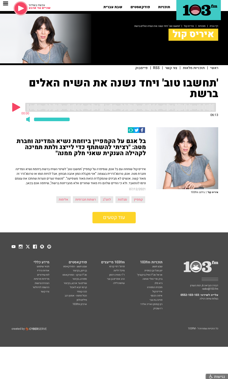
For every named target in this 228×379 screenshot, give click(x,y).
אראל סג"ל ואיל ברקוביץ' (149, 274)
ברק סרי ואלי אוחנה (152, 279)
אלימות (63, 199)
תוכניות (202, 26)
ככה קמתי (82, 291)
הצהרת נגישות (42, 283)
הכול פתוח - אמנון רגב (76, 295)
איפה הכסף (156, 295)
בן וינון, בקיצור (80, 270)
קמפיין (138, 199)
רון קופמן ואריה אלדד (151, 304)
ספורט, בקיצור (79, 279)
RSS (156, 68)
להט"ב (107, 199)
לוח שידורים (43, 274)
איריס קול (189, 26)
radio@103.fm (210, 289)
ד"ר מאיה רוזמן (117, 274)
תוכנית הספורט (154, 287)
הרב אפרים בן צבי (116, 279)
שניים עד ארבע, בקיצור (75, 283)
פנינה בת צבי (156, 300)
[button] (164, 6)
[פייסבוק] (142, 130)
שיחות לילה (119, 283)
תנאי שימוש (43, 266)
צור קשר (171, 68)
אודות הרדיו (43, 270)
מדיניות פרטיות (41, 279)
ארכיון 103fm (79, 304)
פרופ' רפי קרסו (117, 266)
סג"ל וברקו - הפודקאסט (75, 274)
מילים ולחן (82, 300)
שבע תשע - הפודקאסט (75, 266)
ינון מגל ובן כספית (153, 270)
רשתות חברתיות (85, 199)
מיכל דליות (119, 270)
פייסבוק (141, 68)
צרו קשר (45, 291)
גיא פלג (158, 283)
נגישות (219, 376)
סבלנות (122, 199)
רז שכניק (157, 308)
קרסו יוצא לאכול (78, 287)
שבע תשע (157, 266)
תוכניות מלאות (194, 68)
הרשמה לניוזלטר (41, 287)
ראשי (214, 68)
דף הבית (214, 26)
